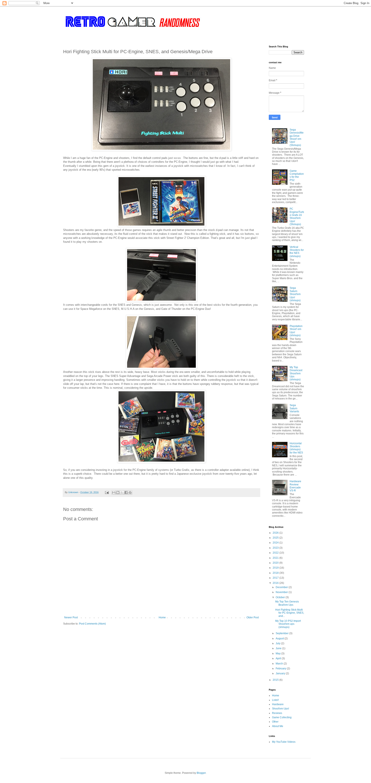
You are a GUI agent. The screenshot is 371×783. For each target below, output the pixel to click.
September (282, 633)
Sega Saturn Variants (294, 408)
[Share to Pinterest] (130, 492)
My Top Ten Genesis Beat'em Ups (287, 603)
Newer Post (71, 617)
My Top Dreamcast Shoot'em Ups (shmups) (296, 373)
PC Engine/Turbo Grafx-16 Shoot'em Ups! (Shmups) (297, 216)
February (281, 668)
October (281, 597)
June (279, 648)
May (278, 653)
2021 (276, 557)
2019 (276, 567)
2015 (276, 679)
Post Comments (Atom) (92, 623)
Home (162, 617)
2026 (276, 532)
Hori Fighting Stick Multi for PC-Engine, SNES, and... (289, 612)
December (282, 587)
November (282, 592)
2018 (276, 572)
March (280, 663)
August (280, 638)
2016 (276, 582)
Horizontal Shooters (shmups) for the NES (296, 448)
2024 (276, 542)
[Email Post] (106, 492)
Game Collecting (282, 717)
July (278, 643)
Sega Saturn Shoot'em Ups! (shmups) (295, 294)
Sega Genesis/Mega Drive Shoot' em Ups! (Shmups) (297, 137)
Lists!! (275, 700)
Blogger (201, 772)
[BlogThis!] (118, 492)
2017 (276, 577)
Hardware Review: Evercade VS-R (295, 486)
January (281, 673)
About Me (277, 726)
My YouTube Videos (283, 741)
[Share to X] (122, 492)
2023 (276, 547)
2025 (276, 537)
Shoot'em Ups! (280, 708)
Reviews (277, 713)
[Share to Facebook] (126, 492)
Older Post (252, 617)
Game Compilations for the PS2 (297, 175)
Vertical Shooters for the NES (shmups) (297, 251)
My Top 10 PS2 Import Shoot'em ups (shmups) (288, 624)
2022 (276, 552)
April (279, 658)
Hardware (278, 704)
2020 (276, 562)
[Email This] (114, 492)
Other (275, 721)
